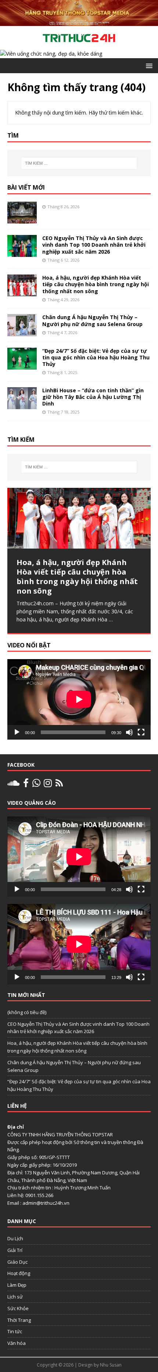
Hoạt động (18, 1273)
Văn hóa (16, 1343)
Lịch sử (15, 1296)
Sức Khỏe (18, 1308)
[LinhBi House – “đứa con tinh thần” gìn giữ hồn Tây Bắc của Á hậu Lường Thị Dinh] (22, 404)
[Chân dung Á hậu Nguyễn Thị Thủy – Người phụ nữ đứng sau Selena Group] (22, 331)
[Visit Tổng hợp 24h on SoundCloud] (13, 784)
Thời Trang (19, 1320)
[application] (79, 699)
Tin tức (14, 1331)
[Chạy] (17, 732)
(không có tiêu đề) (26, 1012)
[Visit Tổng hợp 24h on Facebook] (26, 784)
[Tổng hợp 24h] (79, 21)
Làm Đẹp (16, 1285)
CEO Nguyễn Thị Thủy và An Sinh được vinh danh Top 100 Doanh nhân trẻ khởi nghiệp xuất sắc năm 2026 (94, 245)
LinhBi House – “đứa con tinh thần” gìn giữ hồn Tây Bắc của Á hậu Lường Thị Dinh (93, 397)
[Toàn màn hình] (141, 732)
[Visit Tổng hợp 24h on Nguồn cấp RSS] (59, 784)
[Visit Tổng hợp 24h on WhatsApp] (36, 784)
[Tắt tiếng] (129, 732)
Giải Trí (14, 1250)
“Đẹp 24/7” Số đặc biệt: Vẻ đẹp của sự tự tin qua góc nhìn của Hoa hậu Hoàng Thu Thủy (96, 357)
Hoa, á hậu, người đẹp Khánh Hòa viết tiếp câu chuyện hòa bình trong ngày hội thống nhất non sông (95, 284)
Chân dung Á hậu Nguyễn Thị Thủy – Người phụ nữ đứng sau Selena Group (92, 320)
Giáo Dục (17, 1262)
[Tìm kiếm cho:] (79, 163)
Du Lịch (15, 1238)
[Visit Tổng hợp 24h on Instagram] (48, 784)
